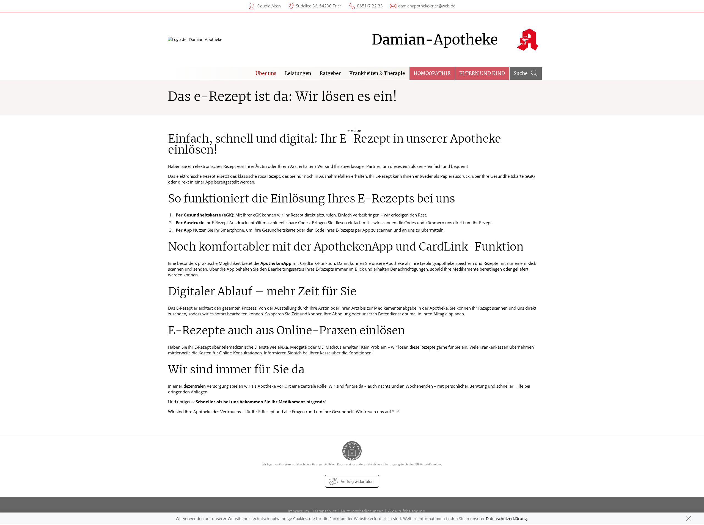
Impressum (298, 511)
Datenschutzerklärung (506, 518)
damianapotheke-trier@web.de (426, 6)
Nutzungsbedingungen (362, 511)
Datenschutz (325, 511)
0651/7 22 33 (370, 6)
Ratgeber (330, 73)
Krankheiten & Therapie (377, 73)
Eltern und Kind (482, 73)
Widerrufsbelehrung (406, 511)
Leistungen (298, 73)
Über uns (265, 73)
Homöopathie (432, 73)
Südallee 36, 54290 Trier (318, 6)
